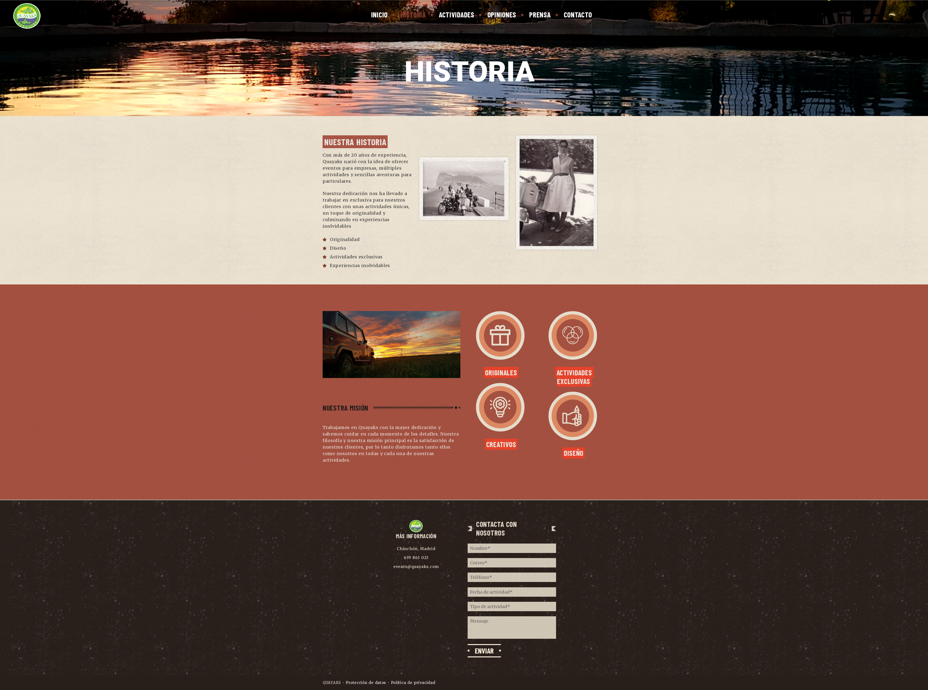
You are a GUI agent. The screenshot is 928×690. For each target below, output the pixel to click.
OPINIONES (501, 14)
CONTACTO (578, 14)
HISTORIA (413, 14)
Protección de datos (366, 682)
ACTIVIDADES (456, 14)
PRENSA (540, 14)
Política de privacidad (413, 682)
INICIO (379, 14)
